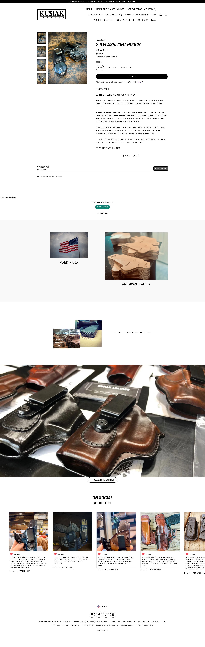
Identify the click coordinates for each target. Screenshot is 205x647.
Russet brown (111, 68)
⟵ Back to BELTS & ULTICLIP (102, 480)
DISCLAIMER (148, 625)
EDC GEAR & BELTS (124, 20)
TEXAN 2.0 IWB (67, 567)
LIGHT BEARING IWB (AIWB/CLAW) (105, 14)
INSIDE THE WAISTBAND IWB (110, 9)
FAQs (153, 20)
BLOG (140, 625)
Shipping (99, 57)
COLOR (99, 62)
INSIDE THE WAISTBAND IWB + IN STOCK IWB (55, 622)
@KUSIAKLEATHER (102, 503)
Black (100, 68)
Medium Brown (126, 68)
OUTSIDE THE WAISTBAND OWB (140, 14)
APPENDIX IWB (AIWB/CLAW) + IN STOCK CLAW (91, 622)
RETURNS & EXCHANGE (60, 625)
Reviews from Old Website (126, 625)
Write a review (102, 207)
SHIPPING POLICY (87, 625)
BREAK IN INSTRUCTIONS (105, 625)
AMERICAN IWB (23, 571)
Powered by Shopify (102, 630)
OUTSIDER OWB (143, 622)
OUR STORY (142, 20)
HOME (89, 9)
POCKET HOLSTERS (102, 20)
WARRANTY (75, 625)
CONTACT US (155, 622)
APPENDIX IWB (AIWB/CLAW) (141, 9)
